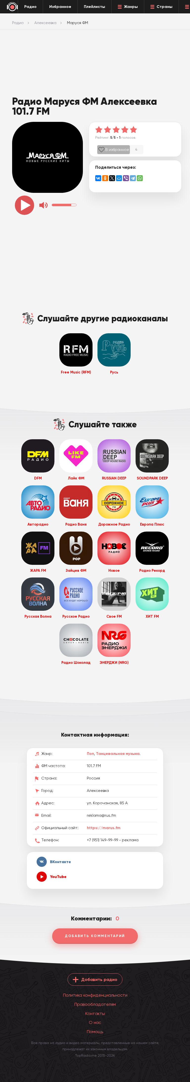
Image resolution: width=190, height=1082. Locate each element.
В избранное (117, 149)
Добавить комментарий (95, 936)
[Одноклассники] (105, 178)
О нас (95, 1022)
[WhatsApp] (140, 178)
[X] (112, 178)
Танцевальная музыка (118, 753)
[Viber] (126, 178)
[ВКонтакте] (98, 178)
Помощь (95, 1031)
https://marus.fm (103, 827)
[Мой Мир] (119, 178)
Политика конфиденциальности (95, 995)
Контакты (95, 1013)
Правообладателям (95, 1004)
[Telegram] (133, 178)
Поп (90, 753)
